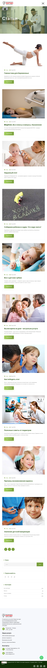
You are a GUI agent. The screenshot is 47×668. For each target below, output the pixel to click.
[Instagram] (8, 577)
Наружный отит (10, 173)
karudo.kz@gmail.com (10, 654)
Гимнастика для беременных (16, 73)
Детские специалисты (7, 637)
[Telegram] (11, 577)
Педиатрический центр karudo (9, 22)
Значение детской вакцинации (17, 531)
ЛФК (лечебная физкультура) (8, 635)
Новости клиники (7, 593)
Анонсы (5, 590)
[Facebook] (5, 577)
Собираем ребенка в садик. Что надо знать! (22, 227)
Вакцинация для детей (7, 640)
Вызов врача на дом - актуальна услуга (21, 328)
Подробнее (9, 81)
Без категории (7, 588)
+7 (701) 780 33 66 (9, 649)
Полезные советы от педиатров (17, 430)
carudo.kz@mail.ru (9, 652)
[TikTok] (14, 577)
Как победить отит (12, 379)
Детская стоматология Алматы (8, 642)
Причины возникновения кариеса (18, 481)
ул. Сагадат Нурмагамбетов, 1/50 (13, 648)
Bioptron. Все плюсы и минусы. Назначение (23, 125)
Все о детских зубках (13, 278)
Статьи (7, 70)
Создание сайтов (33, 662)
